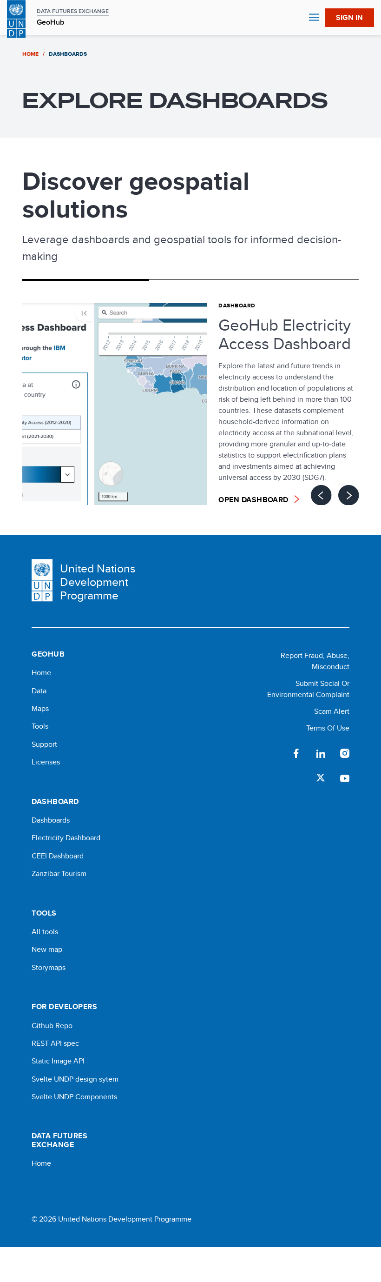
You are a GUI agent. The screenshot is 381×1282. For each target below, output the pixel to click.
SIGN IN (349, 17)
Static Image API (58, 1061)
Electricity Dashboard (66, 838)
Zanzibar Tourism (59, 874)
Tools (40, 726)
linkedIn (320, 753)
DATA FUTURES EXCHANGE (73, 11)
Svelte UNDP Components (74, 1097)
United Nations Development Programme (98, 582)
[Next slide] (348, 495)
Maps (40, 709)
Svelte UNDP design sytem (75, 1079)
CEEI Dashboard (58, 856)
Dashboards (51, 820)
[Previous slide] (321, 495)
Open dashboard (253, 499)
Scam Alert (331, 711)
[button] (349, 17)
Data (39, 691)
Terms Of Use (327, 728)
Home (41, 673)
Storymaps (49, 968)
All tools (45, 932)
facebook (296, 753)
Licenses (46, 762)
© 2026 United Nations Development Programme (111, 1219)
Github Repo (52, 1026)
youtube (344, 777)
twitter (320, 777)
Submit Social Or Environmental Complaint (308, 689)
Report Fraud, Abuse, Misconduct (315, 661)
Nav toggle (314, 17)
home (30, 54)
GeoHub (50, 22)
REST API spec (55, 1043)
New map (47, 949)
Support (44, 744)
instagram (344, 753)
